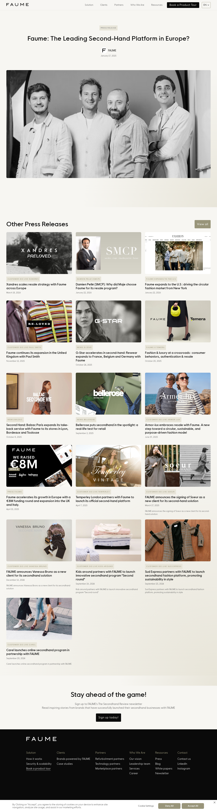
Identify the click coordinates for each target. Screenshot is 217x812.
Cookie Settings (146, 806)
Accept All (193, 806)
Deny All (169, 806)
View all (202, 224)
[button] (88, 5)
